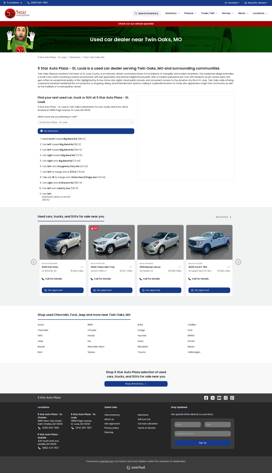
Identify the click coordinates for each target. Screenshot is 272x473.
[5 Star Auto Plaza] (17, 13)
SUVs (118, 106)
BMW (90, 324)
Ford (190, 330)
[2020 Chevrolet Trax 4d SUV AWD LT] (111, 242)
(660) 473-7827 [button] (50, 447)
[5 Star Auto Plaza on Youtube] (218, 398)
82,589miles (174, 270)
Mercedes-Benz (96, 346)
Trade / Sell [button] (207, 13)
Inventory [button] (171, 13)
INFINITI (191, 335)
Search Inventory (148, 13)
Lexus (140, 341)
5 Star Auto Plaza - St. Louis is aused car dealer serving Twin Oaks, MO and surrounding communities (128, 68)
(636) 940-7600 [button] (39, 2)
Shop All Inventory (134, 383)
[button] (13, 3)
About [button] (241, 13)
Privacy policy (111, 427)
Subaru (91, 352)
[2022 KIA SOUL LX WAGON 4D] (63, 242)
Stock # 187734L (98, 263)
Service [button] (226, 13)
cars (100, 106)
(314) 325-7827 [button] (84, 427)
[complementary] (263, 464)
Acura (41, 324)
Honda (91, 335)
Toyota (141, 352)
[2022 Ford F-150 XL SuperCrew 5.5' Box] (209, 242)
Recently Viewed (257, 2)
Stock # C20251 (195, 263)
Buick (140, 324)
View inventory (112, 414)
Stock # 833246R (49, 263)
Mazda (41, 346)
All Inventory (222, 217)
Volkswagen (194, 352)
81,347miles (126, 270)
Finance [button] (188, 13)
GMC (40, 335)
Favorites (233, 2)
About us (109, 419)
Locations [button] (258, 13)
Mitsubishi (143, 346)
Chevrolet (43, 330)
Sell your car (144, 419)
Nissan (191, 346)
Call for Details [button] (53, 278)
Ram (40, 352)
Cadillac (192, 324)
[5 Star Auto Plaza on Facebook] (205, 398)
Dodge (141, 330)
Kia (89, 341)
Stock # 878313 (146, 263)
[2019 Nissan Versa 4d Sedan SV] (160, 242)
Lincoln (191, 341)
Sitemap (108, 432)
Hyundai (142, 335)
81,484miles (77, 270)
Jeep (40, 341)
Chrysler (92, 330)
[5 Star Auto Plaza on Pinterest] (231, 398)
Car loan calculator (148, 423)
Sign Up (202, 442)
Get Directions (51, 131)
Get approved (55, 290)
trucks (107, 106)
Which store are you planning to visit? (57, 116)
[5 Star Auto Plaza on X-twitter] (211, 398)
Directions (143, 414)
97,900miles (223, 270)
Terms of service (146, 427)
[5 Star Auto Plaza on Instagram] (224, 398)
